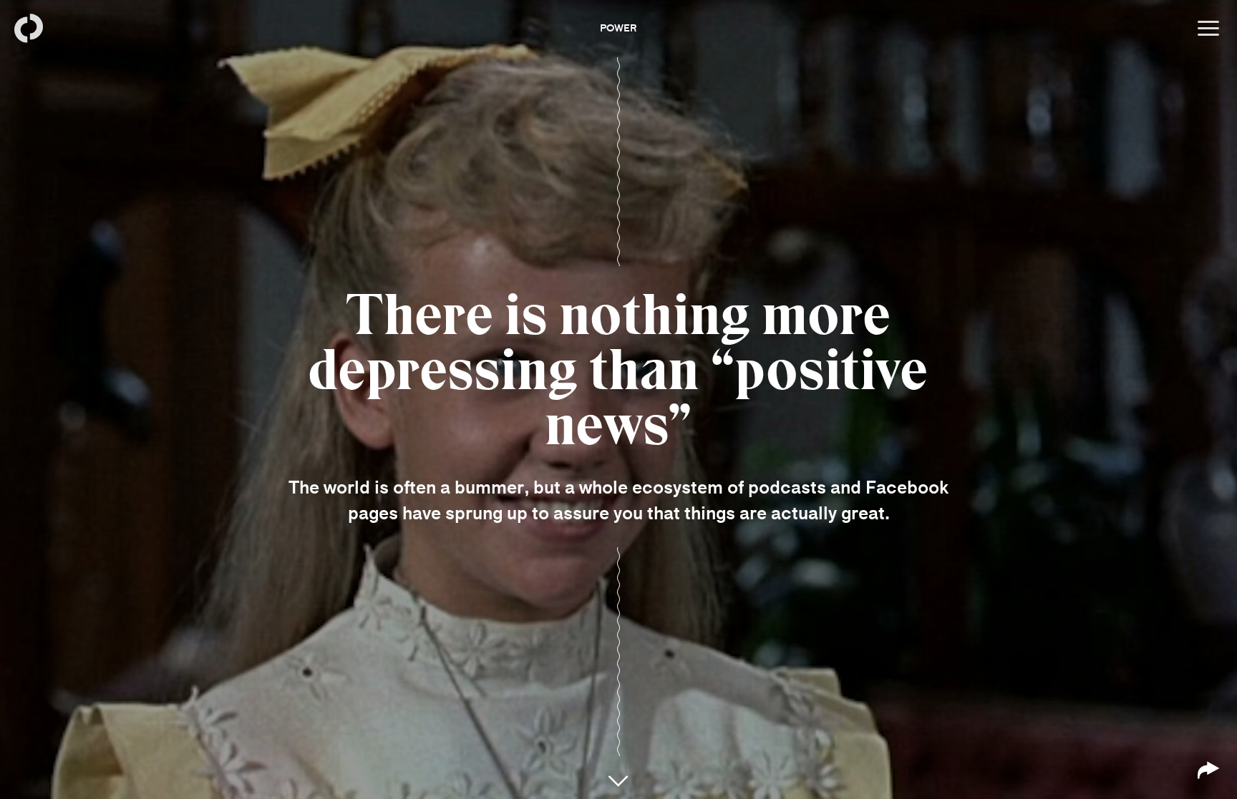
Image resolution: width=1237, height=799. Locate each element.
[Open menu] (1208, 28)
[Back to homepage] (28, 28)
